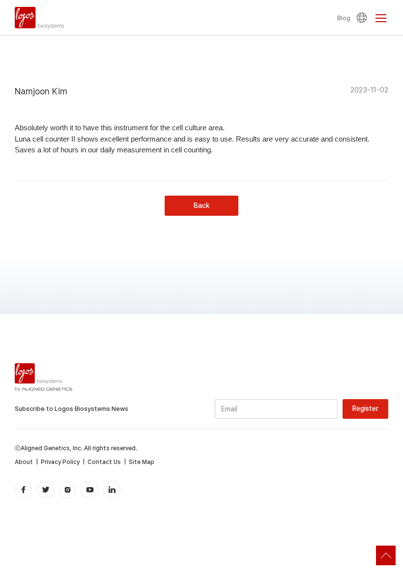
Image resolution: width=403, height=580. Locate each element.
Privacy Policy (60, 462)
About (24, 462)
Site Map (141, 462)
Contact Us (104, 462)
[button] (363, 17)
